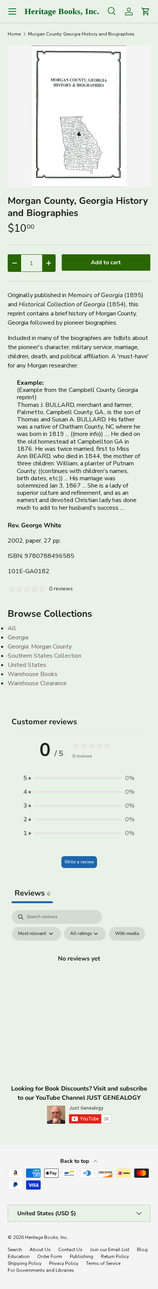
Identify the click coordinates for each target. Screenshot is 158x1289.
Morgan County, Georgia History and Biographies (81, 34)
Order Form (49, 1256)
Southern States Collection (44, 656)
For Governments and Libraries (41, 1270)
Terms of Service (103, 1263)
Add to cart (106, 262)
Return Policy (115, 1256)
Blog (142, 1250)
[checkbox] (127, 934)
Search (15, 1250)
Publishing (81, 1256)
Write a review (79, 862)
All (12, 628)
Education (19, 1256)
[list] (79, 116)
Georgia (18, 637)
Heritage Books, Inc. (46, 1237)
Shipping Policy (24, 1263)
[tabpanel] (79, 976)
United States (27, 665)
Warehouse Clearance (37, 683)
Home (14, 34)
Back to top (75, 1161)
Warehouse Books (33, 674)
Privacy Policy (63, 1263)
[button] (79, 778)
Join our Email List (109, 1250)
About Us (40, 1250)
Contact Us (70, 1250)
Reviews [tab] (32, 893)
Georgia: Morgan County (40, 646)
